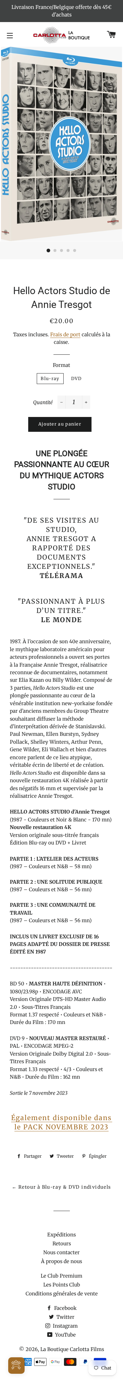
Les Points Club (61, 1285)
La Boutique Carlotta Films (72, 1349)
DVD (76, 378)
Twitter (64, 1317)
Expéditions (61, 1234)
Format (61, 365)
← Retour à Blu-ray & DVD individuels (61, 1187)
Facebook (65, 1308)
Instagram (64, 1326)
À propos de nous (61, 1261)
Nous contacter (61, 1252)
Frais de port (65, 334)
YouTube (65, 1335)
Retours (61, 1243)
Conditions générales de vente (62, 1293)
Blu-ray (50, 378)
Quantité (43, 402)
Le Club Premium (61, 1276)
